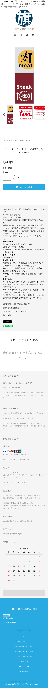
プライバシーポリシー (24, 656)
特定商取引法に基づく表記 (24, 651)
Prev (4, 114)
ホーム (24, 636)
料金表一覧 (24, 671)
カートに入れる (26, 187)
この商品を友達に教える (12, 308)
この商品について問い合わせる (14, 311)
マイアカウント (24, 666)
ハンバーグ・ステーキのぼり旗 (20, 140)
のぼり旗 (5, 140)
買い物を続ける (8, 315)
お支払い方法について (24, 641)
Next (43, 114)
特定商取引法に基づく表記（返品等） (17, 304)
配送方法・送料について (24, 646)
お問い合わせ (24, 661)
